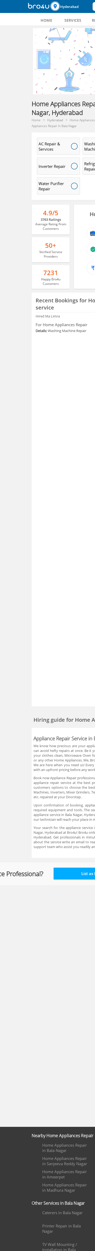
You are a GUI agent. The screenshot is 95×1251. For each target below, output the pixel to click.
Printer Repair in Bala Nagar (61, 1228)
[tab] (46, 20)
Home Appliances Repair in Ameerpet (64, 1174)
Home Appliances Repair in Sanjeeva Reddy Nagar (64, 1161)
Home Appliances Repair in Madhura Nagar (64, 1187)
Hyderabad (69, 6)
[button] (71, 6)
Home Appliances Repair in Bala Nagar (64, 1147)
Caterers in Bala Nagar (62, 1212)
